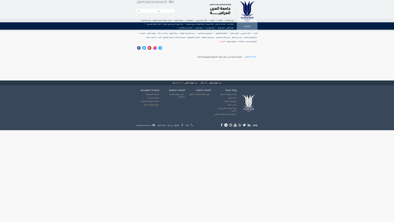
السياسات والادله (180, 37)
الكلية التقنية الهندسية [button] (153, 24)
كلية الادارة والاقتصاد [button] (185, 28)
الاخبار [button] (255, 33)
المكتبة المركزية (231, 41)
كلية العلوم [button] (199, 28)
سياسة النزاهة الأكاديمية (150, 101)
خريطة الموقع (174, 33)
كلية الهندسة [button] (209, 28)
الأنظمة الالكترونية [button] (221, 33)
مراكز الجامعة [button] (146, 20)
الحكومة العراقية (230, 101)
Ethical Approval (151, 37)
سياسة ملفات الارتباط (151, 104)
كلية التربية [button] (221, 28)
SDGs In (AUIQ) (162, 33)
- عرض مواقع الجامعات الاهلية (200, 94)
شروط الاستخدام (153, 97)
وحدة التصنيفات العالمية (187, 33)
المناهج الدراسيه (251, 41)
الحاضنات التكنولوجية (193, 37)
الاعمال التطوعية (168, 37)
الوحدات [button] (142, 33)
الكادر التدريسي (245, 33)
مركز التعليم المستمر (250, 37)
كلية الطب (230, 24)
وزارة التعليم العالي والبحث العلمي (227, 109)
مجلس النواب (232, 104)
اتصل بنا (222, 41)
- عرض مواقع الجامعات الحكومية (177, 95)
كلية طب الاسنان (220, 24)
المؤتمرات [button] (189, 20)
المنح (159, 37)
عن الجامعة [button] (229, 20)
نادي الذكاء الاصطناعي (223, 37)
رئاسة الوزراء (232, 97)
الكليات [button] (220, 20)
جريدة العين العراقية (208, 37)
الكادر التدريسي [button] (201, 20)
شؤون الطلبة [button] (234, 33)
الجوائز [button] (212, 20)
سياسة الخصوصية (152, 94)
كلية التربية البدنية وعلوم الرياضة (173, 24)
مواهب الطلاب (151, 33)
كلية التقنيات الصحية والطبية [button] (195, 24)
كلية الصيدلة (210, 24)
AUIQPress (241, 41)
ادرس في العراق (237, 37)
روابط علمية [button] (178, 20)
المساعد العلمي (250, 56)
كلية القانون (230, 28)
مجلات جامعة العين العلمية (162, 20)
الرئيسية (247, 26)
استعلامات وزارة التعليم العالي (226, 114)
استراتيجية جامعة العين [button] (205, 33)
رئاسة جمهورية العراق (228, 94)
